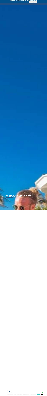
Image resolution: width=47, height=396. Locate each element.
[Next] (45, 196)
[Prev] (2, 196)
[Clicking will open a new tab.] (42, 392)
